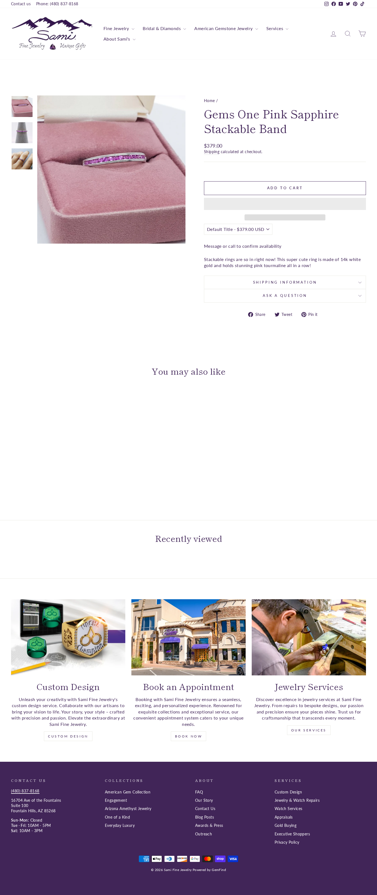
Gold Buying (285, 825)
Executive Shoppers (292, 834)
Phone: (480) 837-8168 (57, 4)
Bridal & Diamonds (162, 28)
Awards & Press (209, 825)
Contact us (21, 4)
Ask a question (285, 295)
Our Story (204, 800)
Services (275, 28)
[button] (285, 204)
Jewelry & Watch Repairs (297, 800)
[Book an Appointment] (188, 637)
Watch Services (288, 808)
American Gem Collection (127, 792)
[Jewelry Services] (309, 637)
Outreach (203, 834)
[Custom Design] (68, 637)
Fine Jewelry (116, 28)
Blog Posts (204, 817)
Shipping (211, 152)
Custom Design (68, 736)
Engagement (116, 800)
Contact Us (205, 808)
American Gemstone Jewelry (224, 28)
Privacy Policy (287, 842)
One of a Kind (117, 817)
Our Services (308, 730)
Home (209, 100)
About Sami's (117, 38)
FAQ (199, 792)
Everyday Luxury (120, 825)
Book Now (188, 736)
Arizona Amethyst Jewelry (128, 808)
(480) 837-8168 (25, 791)
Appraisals (284, 817)
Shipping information (285, 282)
